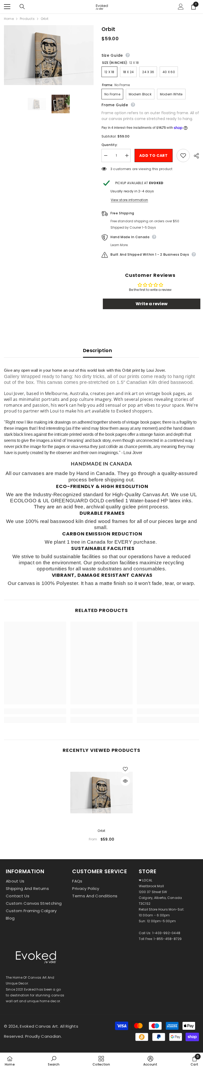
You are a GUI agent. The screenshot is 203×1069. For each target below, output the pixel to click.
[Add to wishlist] (183, 155)
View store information (129, 200)
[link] (35, 711)
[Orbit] (101, 792)
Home (9, 18)
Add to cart (153, 155)
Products (27, 18)
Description (97, 350)
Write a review (152, 304)
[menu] (7, 6)
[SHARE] (194, 155)
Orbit (101, 830)
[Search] (22, 6)
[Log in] (181, 7)
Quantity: (110, 145)
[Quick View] (125, 781)
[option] (101, 803)
